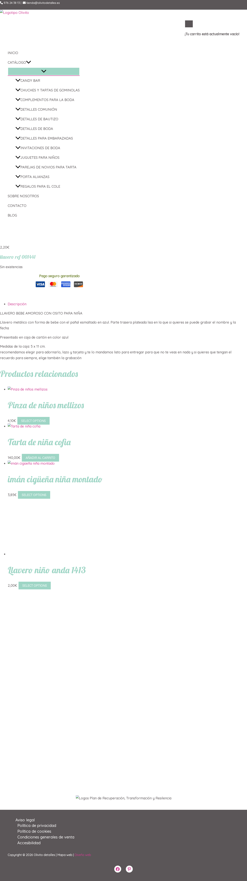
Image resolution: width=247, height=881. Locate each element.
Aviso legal (25, 819)
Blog (12, 215)
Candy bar (30, 80)
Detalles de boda (36, 128)
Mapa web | (65, 855)
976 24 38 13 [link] (11, 3)
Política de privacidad (36, 825)
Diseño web (82, 855)
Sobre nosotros (23, 196)
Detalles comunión (38, 109)
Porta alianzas (34, 177)
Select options (33, 421)
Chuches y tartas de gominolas (50, 90)
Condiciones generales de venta (45, 837)
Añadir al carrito (40, 458)
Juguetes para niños (39, 157)
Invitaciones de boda (40, 148)
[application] (28, 62)
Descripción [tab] (17, 304)
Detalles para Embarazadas (46, 138)
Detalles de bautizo (39, 119)
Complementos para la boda (47, 100)
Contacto (17, 205)
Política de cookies (34, 831)
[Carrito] (189, 24)
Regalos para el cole (40, 186)
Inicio (13, 53)
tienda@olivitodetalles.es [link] (43, 3)
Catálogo (17, 62)
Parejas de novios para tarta (48, 167)
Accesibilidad (29, 842)
